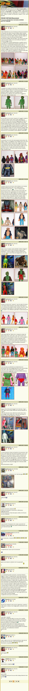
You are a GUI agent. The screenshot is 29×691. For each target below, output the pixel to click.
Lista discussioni (23, 22)
